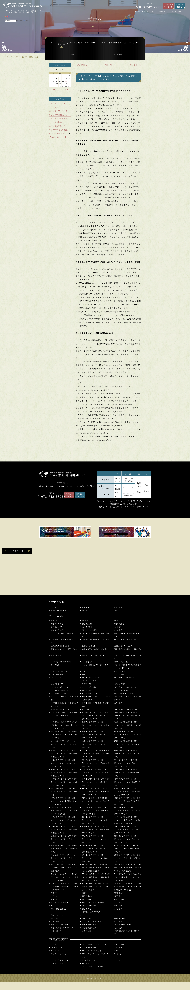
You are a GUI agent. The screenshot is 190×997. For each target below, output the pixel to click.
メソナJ (117, 950)
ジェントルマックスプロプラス (94, 944)
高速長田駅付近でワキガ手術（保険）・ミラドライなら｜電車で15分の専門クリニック (127, 839)
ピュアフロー (119, 960)
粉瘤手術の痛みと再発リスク (62, 928)
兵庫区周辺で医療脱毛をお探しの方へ (64, 641)
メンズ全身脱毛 (57, 630)
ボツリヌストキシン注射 (91, 950)
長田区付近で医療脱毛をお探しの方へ (127, 641)
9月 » (67, 89)
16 (66, 81)
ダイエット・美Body (59, 671)
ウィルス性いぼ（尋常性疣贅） (94, 902)
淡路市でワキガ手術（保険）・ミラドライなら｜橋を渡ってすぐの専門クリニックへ (96, 753)
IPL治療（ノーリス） (90, 960)
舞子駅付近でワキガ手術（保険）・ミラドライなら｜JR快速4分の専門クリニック (95, 801)
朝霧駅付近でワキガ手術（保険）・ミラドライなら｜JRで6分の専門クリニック (127, 753)
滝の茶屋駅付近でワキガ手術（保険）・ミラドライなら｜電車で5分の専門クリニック (64, 753)
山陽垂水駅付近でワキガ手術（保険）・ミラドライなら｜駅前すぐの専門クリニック (95, 829)
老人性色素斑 (87, 662)
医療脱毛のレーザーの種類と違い (64, 649)
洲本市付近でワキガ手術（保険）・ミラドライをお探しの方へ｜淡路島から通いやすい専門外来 (127, 820)
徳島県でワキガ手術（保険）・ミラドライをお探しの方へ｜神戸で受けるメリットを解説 (64, 810)
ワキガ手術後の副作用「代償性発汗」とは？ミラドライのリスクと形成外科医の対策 (64, 877)
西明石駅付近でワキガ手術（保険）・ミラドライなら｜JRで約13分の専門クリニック (127, 734)
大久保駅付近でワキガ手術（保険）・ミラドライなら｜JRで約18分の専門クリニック (64, 744)
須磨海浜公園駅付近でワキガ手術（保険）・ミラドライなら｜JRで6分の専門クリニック (64, 725)
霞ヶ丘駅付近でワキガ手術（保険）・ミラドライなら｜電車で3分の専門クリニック (64, 858)
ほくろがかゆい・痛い (90, 693)
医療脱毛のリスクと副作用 (124, 646)
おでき (116, 915)
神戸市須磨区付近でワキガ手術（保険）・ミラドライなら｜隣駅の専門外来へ (64, 791)
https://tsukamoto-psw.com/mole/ (96, 440)
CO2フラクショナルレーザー (62, 960)
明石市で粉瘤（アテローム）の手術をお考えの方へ (96, 698)
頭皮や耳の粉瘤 (120, 918)
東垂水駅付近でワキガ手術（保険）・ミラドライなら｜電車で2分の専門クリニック (126, 763)
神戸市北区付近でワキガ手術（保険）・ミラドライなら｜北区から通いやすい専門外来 (64, 782)
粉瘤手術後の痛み (89, 924)
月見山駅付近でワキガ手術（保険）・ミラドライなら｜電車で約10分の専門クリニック (95, 848)
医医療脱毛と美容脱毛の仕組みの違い (127, 650)
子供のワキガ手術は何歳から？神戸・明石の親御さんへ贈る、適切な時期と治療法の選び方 (96, 867)
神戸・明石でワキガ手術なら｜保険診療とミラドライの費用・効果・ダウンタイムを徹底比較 (127, 867)
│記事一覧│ (108, 65)
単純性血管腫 (119, 899)
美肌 (84, 674)
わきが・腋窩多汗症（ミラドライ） (96, 665)
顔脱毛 (116, 620)
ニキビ (84, 671)
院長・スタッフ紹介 (121, 607)
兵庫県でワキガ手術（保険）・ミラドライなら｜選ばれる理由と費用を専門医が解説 (127, 801)
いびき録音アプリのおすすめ (125, 687)
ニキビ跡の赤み (57, 674)
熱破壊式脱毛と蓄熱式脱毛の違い (95, 649)
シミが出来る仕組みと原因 (61, 662)
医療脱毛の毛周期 (89, 646)
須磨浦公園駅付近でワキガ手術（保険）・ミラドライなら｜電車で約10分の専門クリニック (96, 715)
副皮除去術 (86, 931)
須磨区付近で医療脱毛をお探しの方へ (96, 641)
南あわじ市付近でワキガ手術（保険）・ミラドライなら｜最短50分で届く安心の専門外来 (127, 791)
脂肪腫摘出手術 (120, 893)
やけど (53, 905)
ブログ (116, 610)
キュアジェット (57, 950)
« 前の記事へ (81, 65)
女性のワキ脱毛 (57, 624)
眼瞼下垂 (54, 893)
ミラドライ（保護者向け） (61, 902)
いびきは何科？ (120, 684)
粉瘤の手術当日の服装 (59, 924)
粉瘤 (84, 893)
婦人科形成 (118, 928)
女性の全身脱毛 (88, 627)
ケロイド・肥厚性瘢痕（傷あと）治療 (64, 698)
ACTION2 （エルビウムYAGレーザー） (93, 965)
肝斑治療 (85, 709)
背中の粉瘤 (86, 918)
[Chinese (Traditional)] (7, 16)
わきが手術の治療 (89, 905)
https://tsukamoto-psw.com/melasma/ (96, 418)
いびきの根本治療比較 (59, 687)
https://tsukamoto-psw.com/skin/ (92, 432)
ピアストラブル (120, 902)
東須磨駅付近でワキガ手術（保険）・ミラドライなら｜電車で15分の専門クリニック (95, 763)
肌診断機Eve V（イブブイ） (62, 709)
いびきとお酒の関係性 (59, 690)
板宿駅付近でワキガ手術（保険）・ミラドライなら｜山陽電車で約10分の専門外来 (64, 801)
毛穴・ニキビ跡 (120, 671)
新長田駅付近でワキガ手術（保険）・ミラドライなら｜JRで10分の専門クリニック (95, 820)
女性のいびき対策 (89, 687)
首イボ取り (118, 909)
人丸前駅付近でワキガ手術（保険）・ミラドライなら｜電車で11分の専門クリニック (127, 810)
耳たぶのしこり (57, 915)
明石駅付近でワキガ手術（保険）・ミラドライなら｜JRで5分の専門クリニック (127, 772)
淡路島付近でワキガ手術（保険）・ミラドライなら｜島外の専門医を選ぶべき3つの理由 (96, 810)
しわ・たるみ (119, 674)
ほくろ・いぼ (56, 677)
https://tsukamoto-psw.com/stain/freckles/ (103, 411)
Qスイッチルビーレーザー (124, 954)
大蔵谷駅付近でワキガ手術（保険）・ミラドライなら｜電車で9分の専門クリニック (95, 744)
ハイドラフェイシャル (59, 954)
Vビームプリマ (56, 947)
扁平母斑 (54, 899)
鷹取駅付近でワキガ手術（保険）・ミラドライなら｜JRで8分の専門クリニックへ (127, 744)
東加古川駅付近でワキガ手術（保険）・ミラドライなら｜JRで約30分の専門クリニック (95, 791)
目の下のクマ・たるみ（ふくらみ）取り (90, 679)
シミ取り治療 (56, 655)
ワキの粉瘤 (55, 921)
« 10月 (53, 89)
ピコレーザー (56, 944)
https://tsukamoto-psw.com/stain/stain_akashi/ (99, 425)
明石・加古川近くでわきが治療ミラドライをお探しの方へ (127, 666)
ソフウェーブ (119, 947)
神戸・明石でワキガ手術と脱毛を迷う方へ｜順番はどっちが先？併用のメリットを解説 (96, 886)
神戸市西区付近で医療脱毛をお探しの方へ (127, 635)
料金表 (84, 610)
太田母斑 (117, 896)
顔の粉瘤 (54, 918)
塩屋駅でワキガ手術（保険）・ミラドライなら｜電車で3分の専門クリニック (127, 858)
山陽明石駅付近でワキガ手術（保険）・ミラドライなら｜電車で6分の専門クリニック (64, 829)
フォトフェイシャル (58, 963)
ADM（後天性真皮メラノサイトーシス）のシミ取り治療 (64, 714)
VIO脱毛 (85, 620)
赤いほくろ (86, 690)
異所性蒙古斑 (87, 896)
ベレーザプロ (119, 944)
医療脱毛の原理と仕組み (60, 646)
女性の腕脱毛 (87, 624)
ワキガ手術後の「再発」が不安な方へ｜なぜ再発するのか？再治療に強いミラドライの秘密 (96, 877)
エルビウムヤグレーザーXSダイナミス (95, 955)
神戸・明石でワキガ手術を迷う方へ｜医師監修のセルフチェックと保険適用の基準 (64, 867)
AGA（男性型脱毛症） (59, 909)
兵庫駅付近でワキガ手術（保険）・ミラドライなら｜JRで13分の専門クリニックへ (95, 772)
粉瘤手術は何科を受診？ (123, 924)
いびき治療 (86, 684)
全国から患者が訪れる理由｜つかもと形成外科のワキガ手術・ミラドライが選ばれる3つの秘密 (127, 886)
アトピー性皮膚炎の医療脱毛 (62, 633)
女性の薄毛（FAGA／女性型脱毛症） (92, 910)
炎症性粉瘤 (118, 703)
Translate (28, 20)
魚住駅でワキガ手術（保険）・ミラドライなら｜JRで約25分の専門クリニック (127, 848)
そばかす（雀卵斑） (121, 662)
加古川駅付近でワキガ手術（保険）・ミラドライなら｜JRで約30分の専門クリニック (95, 858)
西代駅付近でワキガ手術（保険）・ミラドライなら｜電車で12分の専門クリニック (64, 734)
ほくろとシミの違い (121, 690)
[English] (8, 16)
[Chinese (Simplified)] (5, 16)
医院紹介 (85, 607)
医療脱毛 (54, 620)
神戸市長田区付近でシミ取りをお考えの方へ (64, 704)
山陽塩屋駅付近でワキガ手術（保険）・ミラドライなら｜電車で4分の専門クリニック (64, 839)
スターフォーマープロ (90, 947)
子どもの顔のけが (89, 928)
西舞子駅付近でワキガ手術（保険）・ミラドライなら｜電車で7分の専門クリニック (95, 734)
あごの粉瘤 (118, 921)
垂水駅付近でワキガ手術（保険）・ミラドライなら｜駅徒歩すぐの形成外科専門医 (127, 725)
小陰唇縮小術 (56, 931)
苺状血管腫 (86, 899)
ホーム (53, 607)
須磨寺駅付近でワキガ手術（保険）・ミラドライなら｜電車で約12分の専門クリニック (95, 725)
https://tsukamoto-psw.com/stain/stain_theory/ (117, 397)
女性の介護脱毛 (57, 627)
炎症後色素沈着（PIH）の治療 (125, 709)
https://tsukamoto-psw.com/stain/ (92, 390)
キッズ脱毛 (118, 630)
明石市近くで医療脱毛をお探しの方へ (96, 635)
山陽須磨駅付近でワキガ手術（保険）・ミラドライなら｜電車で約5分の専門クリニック (126, 829)
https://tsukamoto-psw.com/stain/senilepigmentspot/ (108, 404)
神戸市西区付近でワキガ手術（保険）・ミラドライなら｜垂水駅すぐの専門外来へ (127, 782)
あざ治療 (54, 896)
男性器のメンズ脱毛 (90, 630)
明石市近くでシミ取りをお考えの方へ (127, 657)
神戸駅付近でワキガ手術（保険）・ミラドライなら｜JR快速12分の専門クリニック (64, 820)
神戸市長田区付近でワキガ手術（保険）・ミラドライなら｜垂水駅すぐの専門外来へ (96, 782)
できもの (85, 915)
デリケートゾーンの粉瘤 (91, 921)
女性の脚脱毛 (119, 624)
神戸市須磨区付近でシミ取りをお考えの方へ (127, 698)
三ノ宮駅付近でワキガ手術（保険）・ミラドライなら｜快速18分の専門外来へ (95, 839)
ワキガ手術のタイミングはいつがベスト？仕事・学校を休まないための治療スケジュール (64, 886)
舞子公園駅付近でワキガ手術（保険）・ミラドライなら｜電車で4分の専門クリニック (64, 772)
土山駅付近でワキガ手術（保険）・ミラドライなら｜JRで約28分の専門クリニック (64, 763)
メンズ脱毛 (118, 627)
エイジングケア (57, 684)
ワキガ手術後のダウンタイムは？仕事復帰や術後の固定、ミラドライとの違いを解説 (127, 877)
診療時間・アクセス (58, 610)
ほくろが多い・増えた (59, 693)
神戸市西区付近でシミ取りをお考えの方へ (96, 704)
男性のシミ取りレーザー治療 (93, 655)
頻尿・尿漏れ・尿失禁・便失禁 (126, 677)
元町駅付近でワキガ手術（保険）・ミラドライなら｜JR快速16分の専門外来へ (64, 848)
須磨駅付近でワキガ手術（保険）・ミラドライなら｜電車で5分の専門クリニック (127, 715)
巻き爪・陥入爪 (120, 905)
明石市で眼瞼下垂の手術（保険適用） (126, 932)
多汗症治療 (55, 665)
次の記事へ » (135, 65)
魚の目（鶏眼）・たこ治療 (123, 693)
